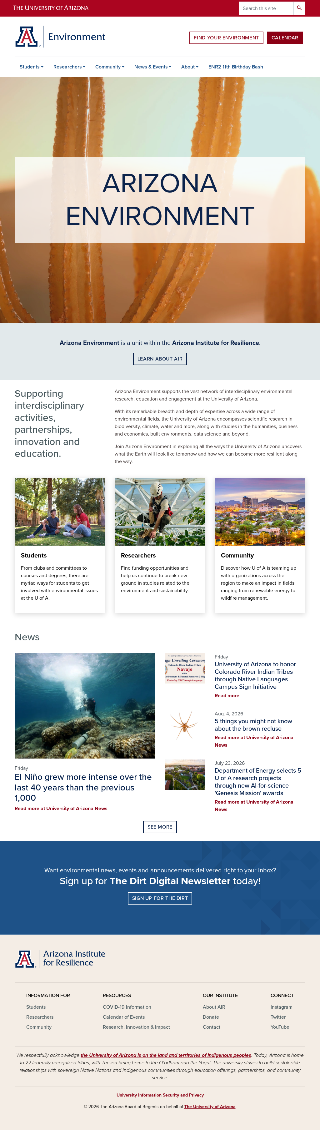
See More (160, 827)
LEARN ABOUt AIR (160, 359)
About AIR (214, 1007)
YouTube (280, 1027)
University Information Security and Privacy (160, 1095)
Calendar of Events (124, 1017)
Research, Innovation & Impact (136, 1027)
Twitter (278, 1017)
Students (30, 67)
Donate (211, 1017)
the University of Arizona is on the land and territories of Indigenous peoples (166, 1055)
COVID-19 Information (127, 1007)
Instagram (281, 1007)
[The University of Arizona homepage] (56, 8)
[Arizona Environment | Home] (60, 37)
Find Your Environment (226, 38)
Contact (211, 1027)
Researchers (67, 67)
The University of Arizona (210, 1106)
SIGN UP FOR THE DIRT (160, 898)
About (188, 67)
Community (108, 67)
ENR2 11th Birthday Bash (235, 67)
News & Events (151, 67)
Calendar (285, 38)
